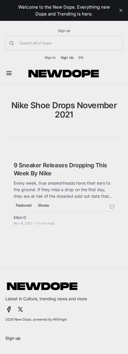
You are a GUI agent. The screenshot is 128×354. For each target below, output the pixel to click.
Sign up (64, 31)
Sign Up (67, 57)
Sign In (50, 57)
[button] (64, 43)
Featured (24, 205)
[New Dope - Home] (64, 73)
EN (81, 57)
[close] (121, 10)
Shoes (43, 205)
